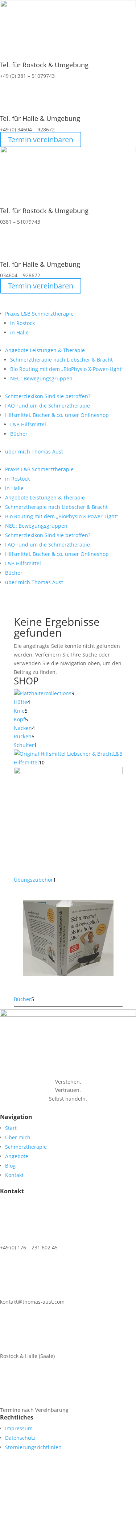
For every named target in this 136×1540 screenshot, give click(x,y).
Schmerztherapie (26, 1146)
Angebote (16, 1156)
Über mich (17, 1137)
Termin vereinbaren (40, 139)
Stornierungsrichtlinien (33, 1447)
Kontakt (14, 1175)
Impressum (19, 1428)
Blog (10, 1165)
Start (11, 1128)
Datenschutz (20, 1437)
